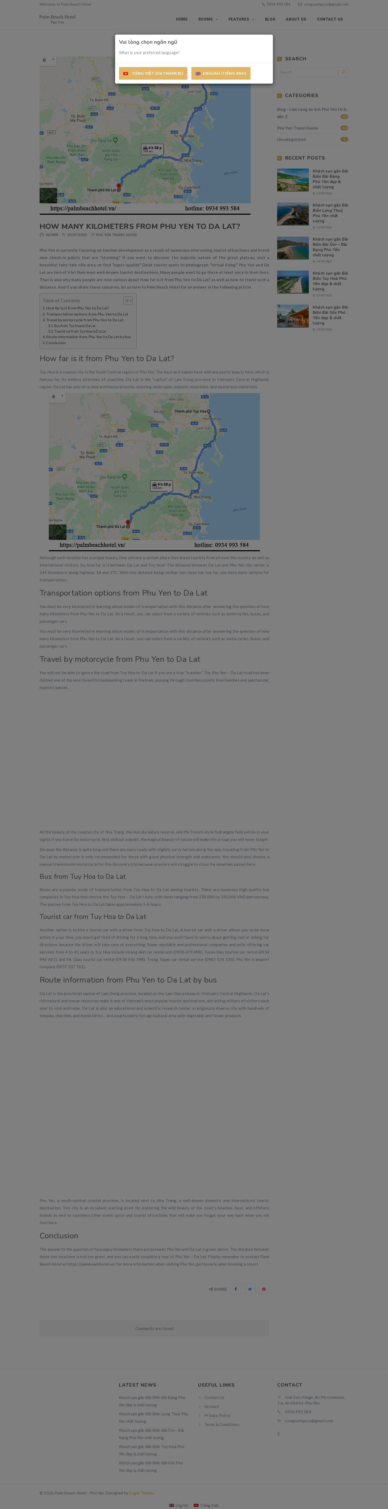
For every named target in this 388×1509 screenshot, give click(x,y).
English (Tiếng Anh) (224, 73)
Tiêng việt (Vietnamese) (157, 73)
